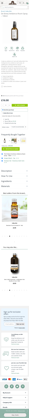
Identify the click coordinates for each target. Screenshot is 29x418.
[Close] (27, 410)
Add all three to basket (11, 149)
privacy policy (22, 327)
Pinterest (22, 386)
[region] (14, 413)
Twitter (17, 386)
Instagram (6, 386)
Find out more (15, 344)
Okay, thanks (15, 415)
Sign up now (20, 324)
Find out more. (21, 410)
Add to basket (21, 105)
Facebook (11, 386)
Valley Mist (8, 11)
